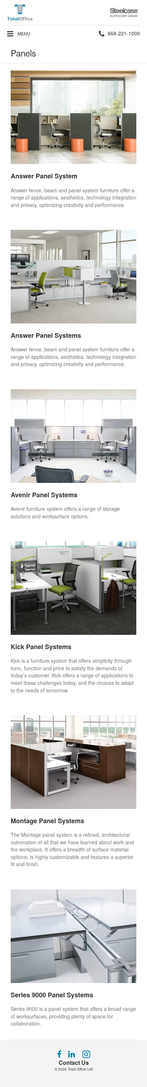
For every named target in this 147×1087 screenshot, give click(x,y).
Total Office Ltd (80, 1069)
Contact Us (74, 1062)
